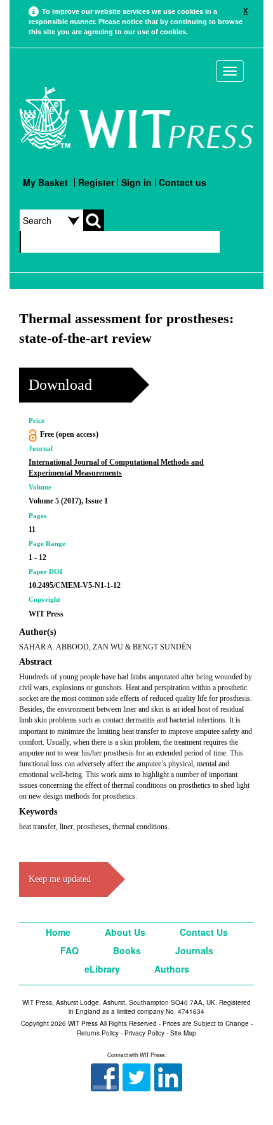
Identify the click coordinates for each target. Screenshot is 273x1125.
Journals (194, 950)
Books (127, 950)
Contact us (182, 182)
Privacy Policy (144, 1032)
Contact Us (204, 932)
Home (58, 932)
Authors (171, 968)
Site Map (183, 1032)
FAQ (69, 950)
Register (96, 182)
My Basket (45, 182)
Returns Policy (98, 1032)
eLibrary (102, 968)
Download (60, 384)
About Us (125, 932)
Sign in (136, 182)
